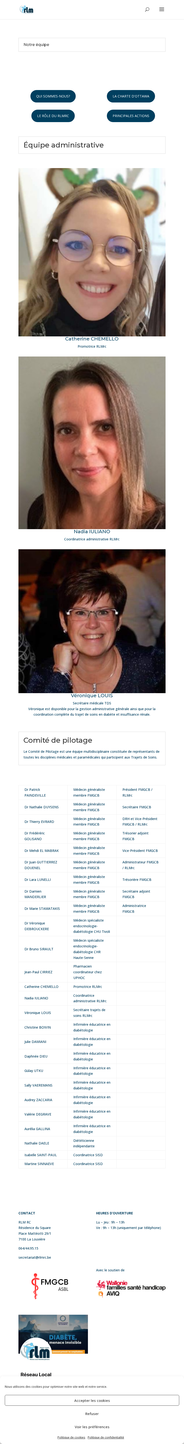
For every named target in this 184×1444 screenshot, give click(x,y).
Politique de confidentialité (106, 1437)
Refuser (92, 1413)
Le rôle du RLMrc (53, 115)
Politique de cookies (71, 1437)
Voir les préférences (92, 1426)
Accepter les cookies (92, 1400)
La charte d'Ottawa (131, 96)
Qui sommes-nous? (53, 96)
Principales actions (131, 115)
